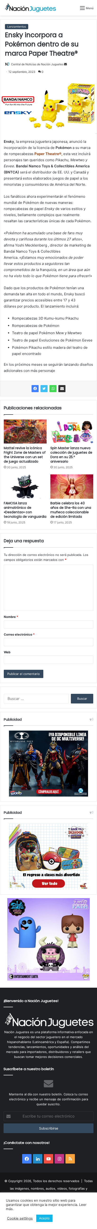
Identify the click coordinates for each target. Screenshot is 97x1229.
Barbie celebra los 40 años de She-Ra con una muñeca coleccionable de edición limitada (70, 510)
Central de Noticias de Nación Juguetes (37, 64)
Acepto (44, 1218)
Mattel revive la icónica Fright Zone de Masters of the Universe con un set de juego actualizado (25, 455)
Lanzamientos (16, 26)
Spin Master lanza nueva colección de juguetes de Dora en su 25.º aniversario (71, 455)
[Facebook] (35, 388)
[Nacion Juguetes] (31, 7)
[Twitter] (44, 388)
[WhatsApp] (53, 388)
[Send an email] (65, 64)
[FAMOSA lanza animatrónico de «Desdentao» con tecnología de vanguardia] (25, 486)
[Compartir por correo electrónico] (61, 388)
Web (7, 652)
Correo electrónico (19, 634)
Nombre (11, 617)
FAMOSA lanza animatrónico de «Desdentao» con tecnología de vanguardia (25, 510)
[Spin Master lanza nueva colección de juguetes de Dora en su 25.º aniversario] (71, 431)
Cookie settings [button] (20, 1218)
